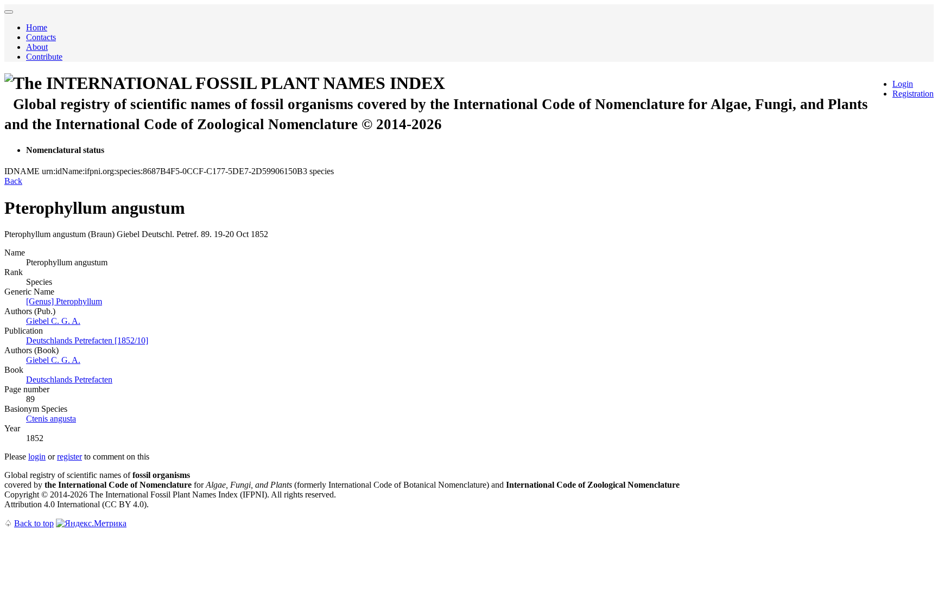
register (69, 456)
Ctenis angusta (51, 418)
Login (902, 83)
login (37, 456)
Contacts (41, 37)
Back (13, 181)
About (37, 47)
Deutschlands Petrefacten (69, 379)
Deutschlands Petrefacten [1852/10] (87, 340)
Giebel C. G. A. (53, 321)
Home (36, 27)
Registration (913, 93)
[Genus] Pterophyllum (64, 301)
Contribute (44, 56)
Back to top (34, 523)
